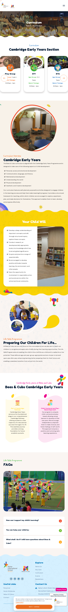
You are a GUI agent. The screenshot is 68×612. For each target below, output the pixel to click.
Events (37, 576)
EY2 (58, 74)
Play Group (10, 74)
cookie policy (19, 602)
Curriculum (39, 573)
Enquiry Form (61, 589)
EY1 (34, 74)
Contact (6, 597)
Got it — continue (34, 607)
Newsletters (39, 579)
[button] (63, 78)
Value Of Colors (8, 594)
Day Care (38, 570)
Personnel (6, 588)
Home (28, 26)
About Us (38, 566)
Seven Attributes (9, 591)
